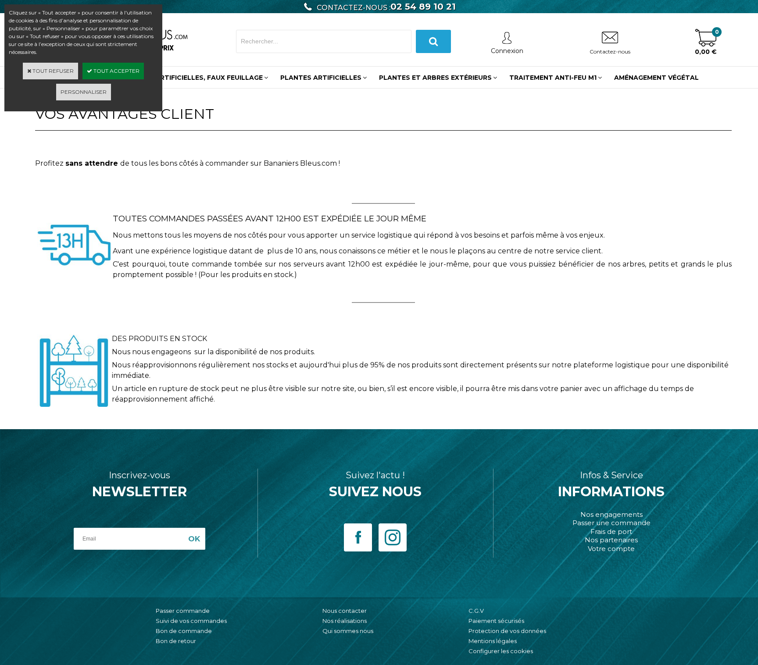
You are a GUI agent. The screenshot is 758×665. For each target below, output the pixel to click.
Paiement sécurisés (496, 620)
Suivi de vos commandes (191, 620)
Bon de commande (184, 630)
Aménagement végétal (656, 78)
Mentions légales (492, 640)
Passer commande (183, 610)
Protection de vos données (507, 630)
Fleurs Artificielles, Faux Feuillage (195, 78)
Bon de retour (176, 640)
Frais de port (611, 531)
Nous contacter (344, 610)
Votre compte (611, 548)
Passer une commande (611, 523)
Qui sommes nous (347, 630)
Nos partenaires (611, 540)
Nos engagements (611, 514)
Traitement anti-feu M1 (553, 78)
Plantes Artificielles (320, 78)
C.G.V (476, 610)
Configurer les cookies (500, 650)
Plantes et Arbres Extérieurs (435, 78)
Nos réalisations (344, 620)
